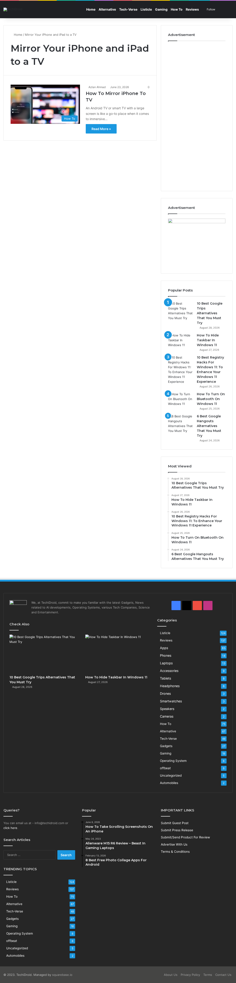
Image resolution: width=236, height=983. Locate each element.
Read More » (101, 129)
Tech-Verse (128, 9)
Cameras (166, 716)
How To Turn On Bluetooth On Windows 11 (211, 399)
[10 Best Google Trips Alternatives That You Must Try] (180, 311)
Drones (165, 693)
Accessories (169, 671)
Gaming (161, 9)
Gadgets (166, 746)
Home (90, 9)
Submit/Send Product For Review (185, 837)
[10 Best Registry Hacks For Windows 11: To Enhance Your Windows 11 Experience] (180, 369)
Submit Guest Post (175, 823)
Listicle (146, 9)
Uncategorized (171, 775)
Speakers (167, 709)
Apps (164, 648)
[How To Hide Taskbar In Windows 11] (180, 341)
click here (10, 828)
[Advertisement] (196, 115)
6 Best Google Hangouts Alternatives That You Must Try (209, 426)
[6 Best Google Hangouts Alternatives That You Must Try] (180, 423)
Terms (207, 975)
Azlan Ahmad (97, 87)
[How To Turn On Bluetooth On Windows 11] (180, 400)
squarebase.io (62, 975)
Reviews (192, 9)
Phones (165, 655)
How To (177, 9)
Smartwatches (171, 701)
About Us (170, 975)
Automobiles (169, 783)
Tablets (165, 678)
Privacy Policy (190, 975)
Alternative (107, 9)
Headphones (170, 686)
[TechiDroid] (12, 9)
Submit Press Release (177, 830)
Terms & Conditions (175, 851)
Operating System (173, 761)
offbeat (165, 768)
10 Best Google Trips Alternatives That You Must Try (209, 313)
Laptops (166, 663)
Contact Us (223, 975)
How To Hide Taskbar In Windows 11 (208, 340)
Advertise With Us (174, 844)
